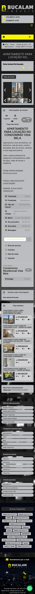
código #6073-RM (13, 543)
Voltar (30, 47)
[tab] (9, 77)
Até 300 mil (6, 484)
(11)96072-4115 (12, 20)
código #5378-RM (17, 524)
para (9, 546)
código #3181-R (25, 514)
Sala (4, 440)
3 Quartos (6, 466)
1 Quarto (6, 459)
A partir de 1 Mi (8, 495)
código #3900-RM (13, 527)
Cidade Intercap (8, 408)
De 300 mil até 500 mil (10, 488)
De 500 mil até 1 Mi (9, 491)
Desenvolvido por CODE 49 (17, 592)
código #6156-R (24, 546)
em (17, 537)
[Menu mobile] (4, 37)
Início (6, 44)
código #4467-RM (21, 517)
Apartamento (9, 47)
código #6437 (8, 540)
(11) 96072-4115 (13, 17)
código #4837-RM (12, 533)
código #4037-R (24, 521)
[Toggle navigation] (29, 37)
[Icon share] (32, 25)
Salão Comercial (8, 447)
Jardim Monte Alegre (10, 418)
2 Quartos (6, 462)
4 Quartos (6, 469)
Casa (4, 437)
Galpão (5, 444)
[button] (5, 90)
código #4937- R (20, 530)
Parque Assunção (9, 422)
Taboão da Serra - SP (23, 44)
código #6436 (9, 521)
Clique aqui (7, 390)
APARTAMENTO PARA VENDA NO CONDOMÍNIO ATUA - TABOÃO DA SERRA (17, 326)
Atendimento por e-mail (19, 560)
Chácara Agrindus (9, 415)
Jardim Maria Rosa (9, 411)
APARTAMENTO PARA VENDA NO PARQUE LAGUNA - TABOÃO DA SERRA (16, 369)
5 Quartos (6, 473)
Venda (12, 44)
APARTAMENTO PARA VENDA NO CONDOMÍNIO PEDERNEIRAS (14, 355)
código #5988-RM (24, 540)
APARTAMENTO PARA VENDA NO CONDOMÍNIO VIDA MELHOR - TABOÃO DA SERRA (16, 341)
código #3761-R (9, 514)
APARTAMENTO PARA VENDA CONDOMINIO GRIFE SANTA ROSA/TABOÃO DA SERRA (13, 312)
